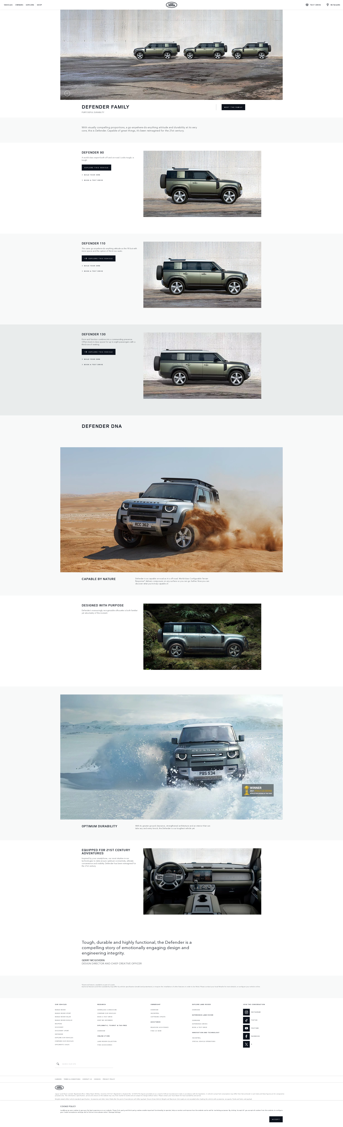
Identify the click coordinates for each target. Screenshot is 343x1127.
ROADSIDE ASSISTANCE (160, 1027)
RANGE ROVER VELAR (63, 1017)
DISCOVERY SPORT (62, 1031)
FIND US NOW (156, 1031)
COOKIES (97, 1079)
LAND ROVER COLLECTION (107, 1041)
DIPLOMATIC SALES (62, 1044)
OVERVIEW (101, 1031)
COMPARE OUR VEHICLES (64, 1041)
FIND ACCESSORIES (104, 1045)
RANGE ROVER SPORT (63, 1013)
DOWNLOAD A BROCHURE (107, 1010)
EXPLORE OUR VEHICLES (64, 1038)
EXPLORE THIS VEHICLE (96, 168)
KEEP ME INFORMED (105, 1020)
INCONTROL (155, 1013)
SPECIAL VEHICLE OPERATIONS (203, 1041)
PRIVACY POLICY (109, 1079)
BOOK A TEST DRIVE (104, 1017)
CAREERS (58, 1079)
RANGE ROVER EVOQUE (63, 1020)
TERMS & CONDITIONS (72, 1079)
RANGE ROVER (60, 1010)
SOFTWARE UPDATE (158, 1017)
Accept (276, 1119)
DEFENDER (59, 1034)
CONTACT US (87, 1079)
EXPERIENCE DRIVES (200, 1024)
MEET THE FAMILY (233, 107)
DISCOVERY (59, 1027)
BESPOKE (58, 1024)
